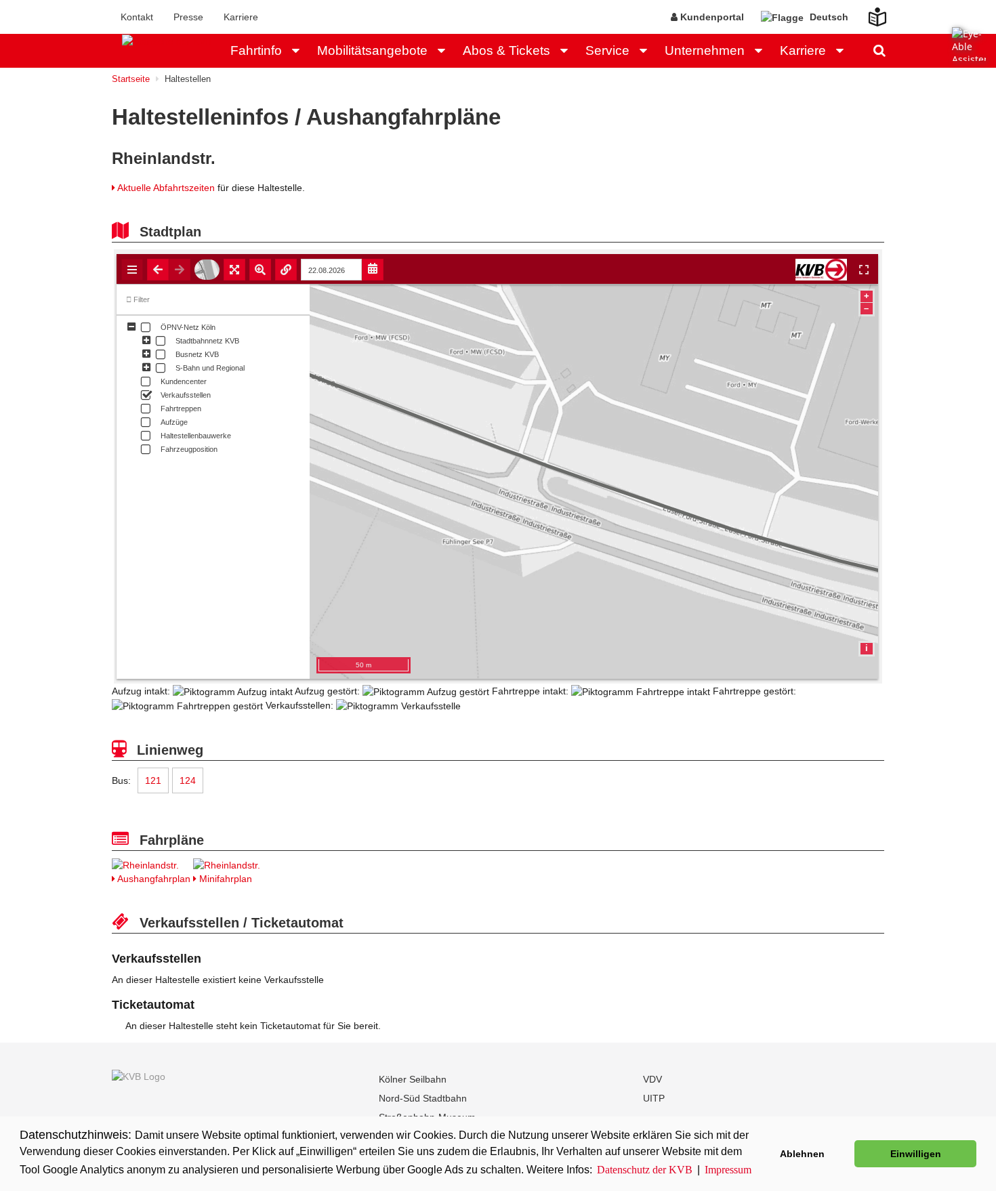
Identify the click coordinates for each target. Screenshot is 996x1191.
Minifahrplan (224, 878)
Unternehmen (705, 50)
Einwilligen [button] (915, 1153)
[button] (299, 51)
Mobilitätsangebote (372, 50)
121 (153, 780)
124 (188, 780)
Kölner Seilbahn (413, 1079)
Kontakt (137, 17)
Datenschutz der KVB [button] (644, 1169)
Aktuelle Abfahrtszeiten (166, 187)
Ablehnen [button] (802, 1153)
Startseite (131, 79)
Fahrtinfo (256, 50)
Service (607, 50)
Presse (188, 17)
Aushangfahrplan (152, 878)
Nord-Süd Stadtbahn (423, 1098)
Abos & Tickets (506, 50)
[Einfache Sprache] (869, 12)
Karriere (241, 17)
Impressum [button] (728, 1169)
